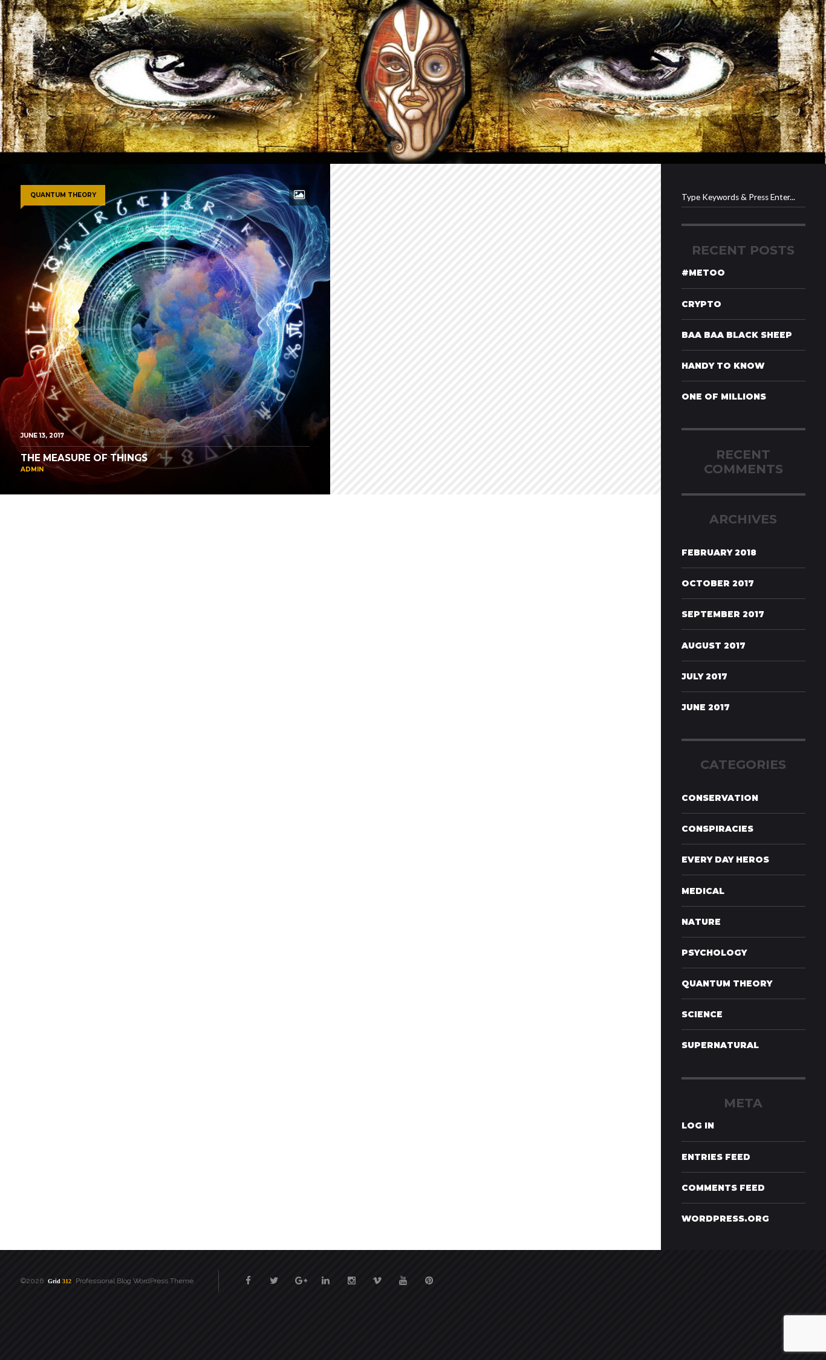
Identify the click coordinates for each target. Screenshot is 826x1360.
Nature (701, 922)
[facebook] (248, 1275)
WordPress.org (725, 1218)
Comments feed (723, 1188)
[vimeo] (377, 1275)
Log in (697, 1125)
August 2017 (713, 645)
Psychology (714, 952)
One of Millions (723, 396)
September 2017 (722, 614)
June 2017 (705, 707)
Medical (702, 891)
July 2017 (704, 676)
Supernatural (720, 1045)
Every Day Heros (725, 859)
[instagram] (351, 1275)
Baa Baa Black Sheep (736, 335)
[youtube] (403, 1275)
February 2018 (718, 552)
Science (702, 1014)
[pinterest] (428, 1275)
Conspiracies (717, 829)
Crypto (701, 304)
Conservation (719, 798)
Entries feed (715, 1157)
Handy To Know (722, 366)
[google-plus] (299, 1275)
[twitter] (273, 1275)
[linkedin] (325, 1275)
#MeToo (703, 272)
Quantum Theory (726, 983)
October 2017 (717, 583)
